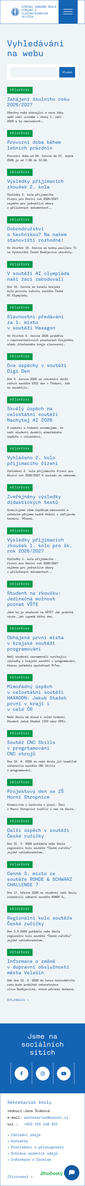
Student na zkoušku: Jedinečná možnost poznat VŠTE (34, 598)
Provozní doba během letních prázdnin (34, 145)
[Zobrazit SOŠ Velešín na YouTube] (63, 1073)
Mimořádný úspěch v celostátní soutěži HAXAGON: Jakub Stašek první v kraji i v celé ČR (37, 698)
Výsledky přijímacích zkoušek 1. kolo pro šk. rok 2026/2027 (39, 545)
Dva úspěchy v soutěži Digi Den (37, 368)
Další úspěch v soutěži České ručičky (38, 833)
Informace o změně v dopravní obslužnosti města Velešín (38, 966)
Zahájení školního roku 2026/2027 (38, 102)
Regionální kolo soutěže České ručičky (39, 920)
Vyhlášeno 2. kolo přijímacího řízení (32, 460)
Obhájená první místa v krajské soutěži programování (35, 643)
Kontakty (19, 1141)
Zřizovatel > (20, 1177)
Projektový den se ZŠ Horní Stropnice (35, 794)
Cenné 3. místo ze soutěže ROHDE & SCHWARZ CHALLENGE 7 (39, 879)
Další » (23, 1000)
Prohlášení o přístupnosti (37, 1147)
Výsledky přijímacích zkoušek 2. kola (35, 184)
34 (15, 1000)
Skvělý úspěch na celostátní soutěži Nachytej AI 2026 (32, 414)
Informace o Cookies (31, 1159)
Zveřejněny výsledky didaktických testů (34, 499)
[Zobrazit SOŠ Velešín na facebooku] (21, 1073)
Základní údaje (26, 1135)
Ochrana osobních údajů (34, 1153)
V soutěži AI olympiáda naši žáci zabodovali (38, 276)
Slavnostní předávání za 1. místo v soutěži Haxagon (35, 322)
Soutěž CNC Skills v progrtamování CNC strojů (31, 748)
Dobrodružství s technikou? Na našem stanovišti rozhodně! (37, 234)
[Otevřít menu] (68, 12)
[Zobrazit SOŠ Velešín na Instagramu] (42, 1073)
